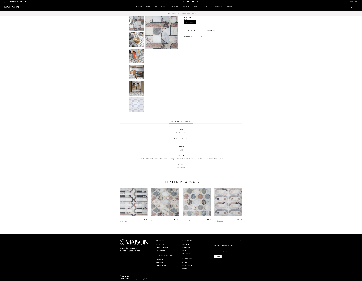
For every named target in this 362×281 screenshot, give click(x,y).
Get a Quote (190, 22)
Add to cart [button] (134, 204)
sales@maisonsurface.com (128, 248)
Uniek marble (198, 37)
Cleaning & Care (161, 265)
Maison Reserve (187, 254)
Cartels (184, 262)
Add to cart (211, 30)
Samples (185, 268)
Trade (351, 2)
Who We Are (160, 244)
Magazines (185, 244)
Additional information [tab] (181, 121)
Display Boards (187, 265)
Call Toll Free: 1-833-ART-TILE (15, 1)
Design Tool (186, 247)
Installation (159, 262)
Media (184, 250)
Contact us (159, 259)
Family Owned (160, 250)
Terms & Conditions (162, 247)
